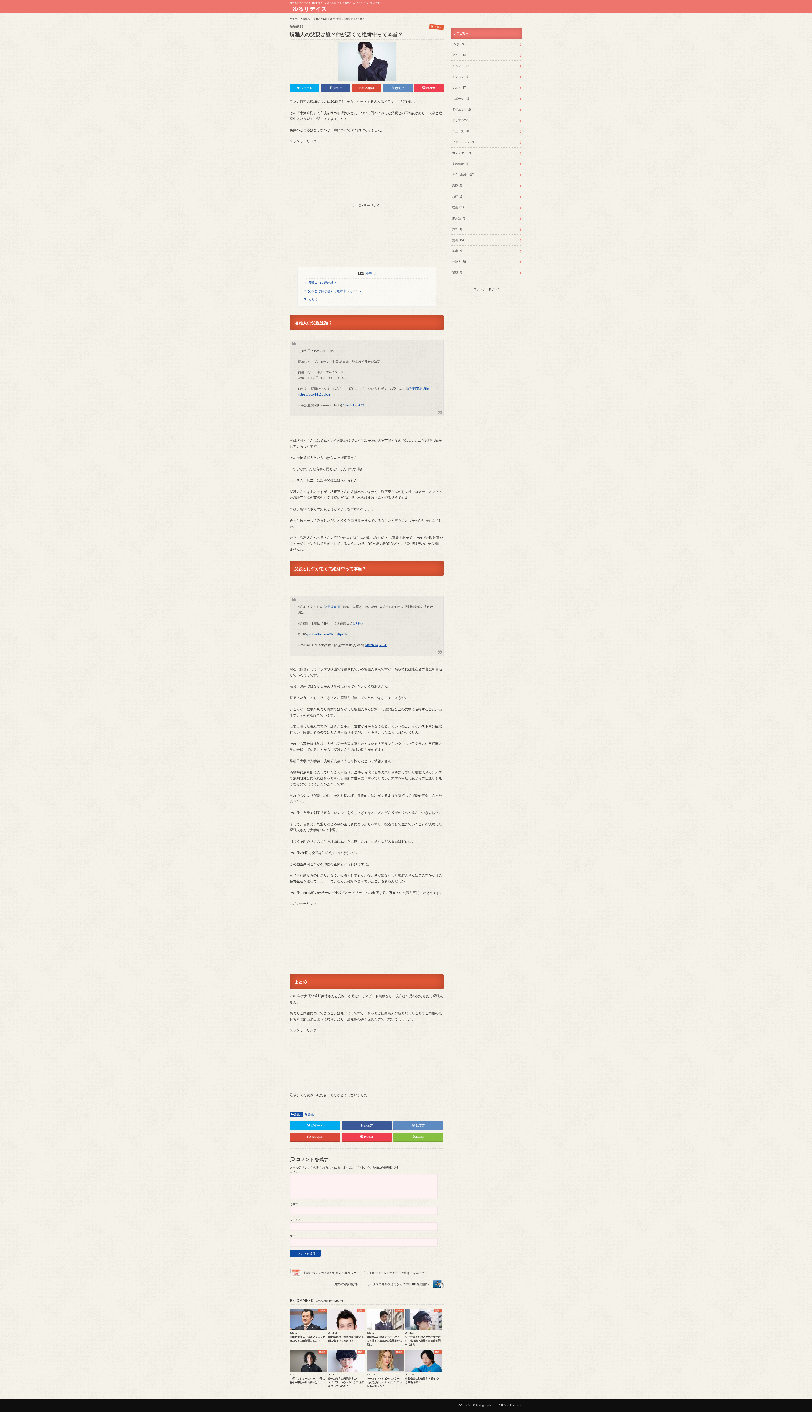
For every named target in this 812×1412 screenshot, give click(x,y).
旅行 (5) (457, 196)
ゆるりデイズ (310, 8)
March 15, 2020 (354, 405)
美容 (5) (457, 251)
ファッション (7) (463, 142)
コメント (296, 1171)
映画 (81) (458, 207)
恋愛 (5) (457, 185)
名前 (294, 1204)
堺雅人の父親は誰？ (320, 283)
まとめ (311, 299)
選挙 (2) (457, 272)
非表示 (370, 273)
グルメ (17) (459, 87)
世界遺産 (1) (460, 164)
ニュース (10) (461, 131)
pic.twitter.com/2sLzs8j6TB (327, 634)
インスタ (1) (460, 77)
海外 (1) (457, 229)
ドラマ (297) (460, 120)
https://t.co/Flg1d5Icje (314, 394)
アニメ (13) (459, 55)
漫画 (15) (458, 240)
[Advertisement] (367, 173)
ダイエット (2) (461, 109)
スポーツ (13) (461, 98)
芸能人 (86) (459, 261)
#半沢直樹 (415, 388)
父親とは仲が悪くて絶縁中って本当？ (333, 291)
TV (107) (458, 44)
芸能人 (298, 1114)
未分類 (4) (458, 218)
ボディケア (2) (461, 153)
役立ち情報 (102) (463, 174)
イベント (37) (461, 66)
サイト (294, 1236)
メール (295, 1220)
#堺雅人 (358, 623)
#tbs (426, 388)
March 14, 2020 (376, 645)
